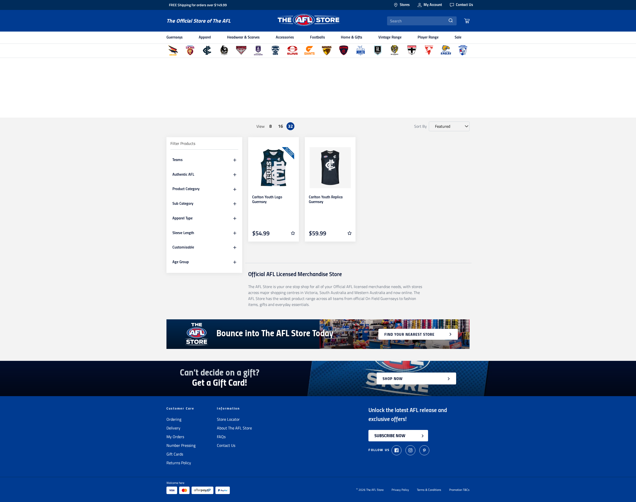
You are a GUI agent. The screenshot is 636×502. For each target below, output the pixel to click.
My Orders (175, 437)
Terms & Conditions (429, 490)
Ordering (173, 419)
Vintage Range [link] (389, 38)
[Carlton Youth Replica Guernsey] (330, 167)
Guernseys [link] (174, 38)
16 (280, 126)
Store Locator (228, 419)
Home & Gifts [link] (351, 38)
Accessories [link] (285, 38)
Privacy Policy (400, 490)
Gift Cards (174, 454)
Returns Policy (178, 463)
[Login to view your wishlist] (293, 233)
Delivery (173, 428)
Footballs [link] (317, 38)
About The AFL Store (234, 428)
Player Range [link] (428, 38)
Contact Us (226, 445)
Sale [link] (458, 38)
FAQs (221, 437)
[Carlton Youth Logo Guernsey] (273, 167)
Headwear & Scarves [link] (243, 38)
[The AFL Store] (309, 21)
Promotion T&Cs (459, 490)
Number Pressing (181, 445)
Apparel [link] (205, 38)
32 (290, 126)
